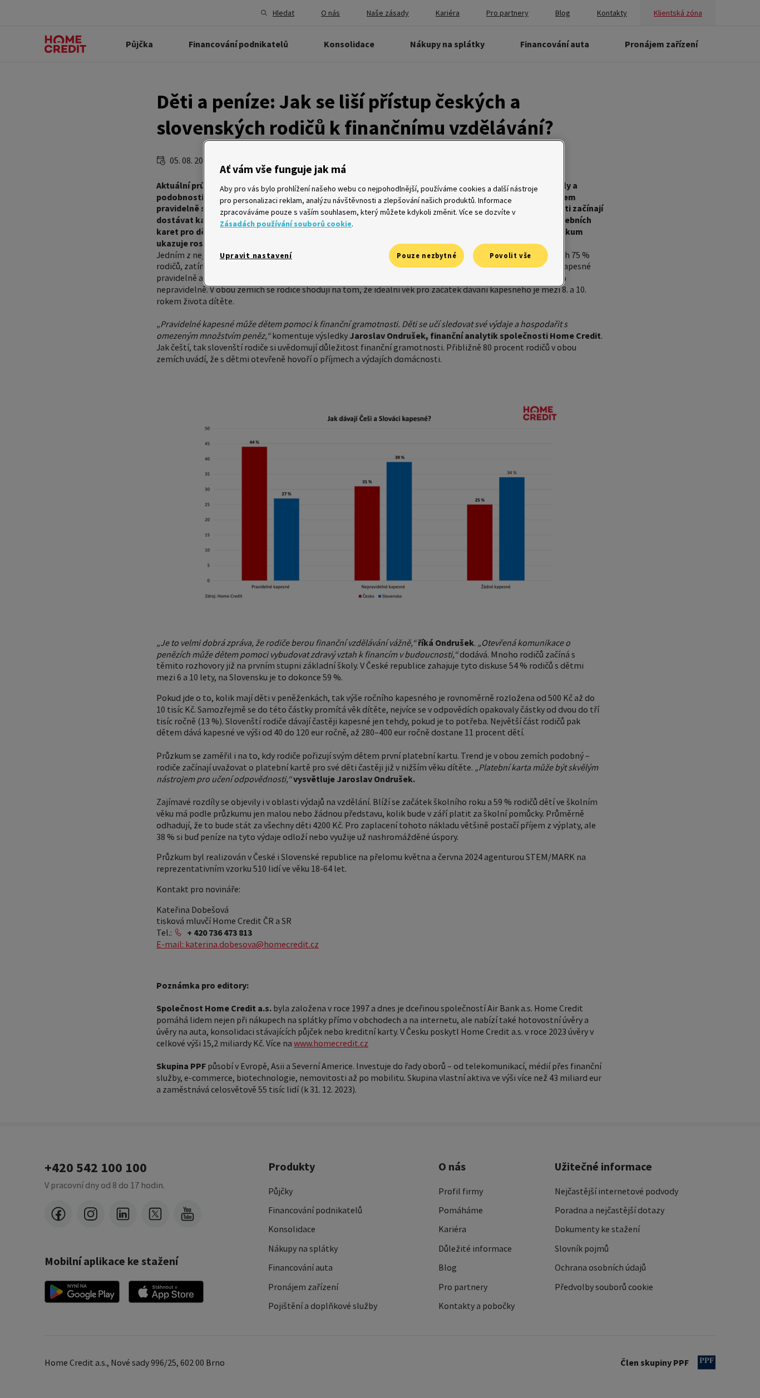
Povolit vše (510, 255)
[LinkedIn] (123, 1214)
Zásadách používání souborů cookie (286, 224)
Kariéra (452, 1229)
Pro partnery (462, 1287)
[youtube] (187, 1214)
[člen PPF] (706, 1362)
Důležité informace (475, 1248)
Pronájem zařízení (303, 1287)
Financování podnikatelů (315, 1210)
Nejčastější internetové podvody (616, 1191)
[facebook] (58, 1214)
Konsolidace (291, 1229)
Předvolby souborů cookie (604, 1287)
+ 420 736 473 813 (219, 932)
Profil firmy (460, 1191)
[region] (384, 213)
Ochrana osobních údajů (600, 1267)
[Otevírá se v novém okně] (82, 1292)
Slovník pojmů (582, 1248)
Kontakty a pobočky (476, 1306)
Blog (447, 1267)
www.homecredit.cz (331, 1043)
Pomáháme (460, 1210)
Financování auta (300, 1267)
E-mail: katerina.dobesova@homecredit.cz (237, 944)
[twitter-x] (155, 1214)
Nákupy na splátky (303, 1248)
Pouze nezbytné (426, 255)
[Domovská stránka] (65, 44)
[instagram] (91, 1214)
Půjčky (280, 1191)
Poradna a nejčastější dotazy (609, 1210)
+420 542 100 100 (96, 1167)
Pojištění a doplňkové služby (322, 1306)
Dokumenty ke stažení (597, 1229)
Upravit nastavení (256, 255)
